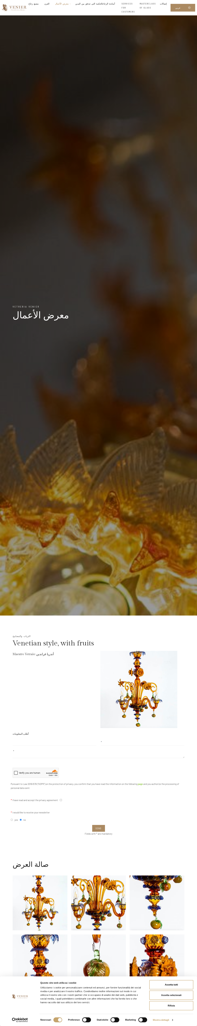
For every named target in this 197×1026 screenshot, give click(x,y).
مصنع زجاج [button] (33, 3)
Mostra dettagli (161, 1020)
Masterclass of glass (148, 5)
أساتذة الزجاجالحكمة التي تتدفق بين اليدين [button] (95, 3)
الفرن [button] (46, 3)
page (140, 784)
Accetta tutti (171, 984)
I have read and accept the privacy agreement (34, 800)
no (24, 819)
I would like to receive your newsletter (30, 812)
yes (16, 819)
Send (99, 828)
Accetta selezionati (171, 995)
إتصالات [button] (163, 3)
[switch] (86, 1019)
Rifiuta (171, 1005)
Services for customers (128, 7)
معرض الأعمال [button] (62, 3)
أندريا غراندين (45, 654)
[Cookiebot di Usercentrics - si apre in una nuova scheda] (19, 1020)
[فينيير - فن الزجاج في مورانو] (14, 7)
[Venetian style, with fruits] (138, 689)
